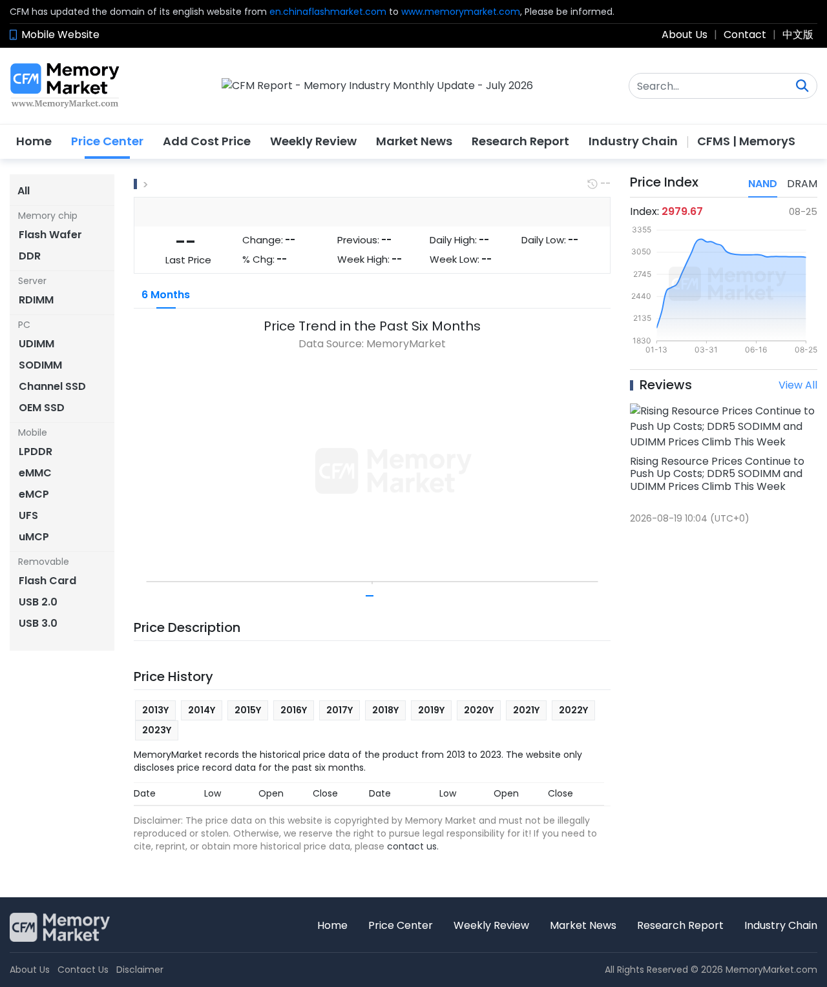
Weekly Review (313, 141)
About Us (684, 34)
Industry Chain (633, 141)
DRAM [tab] (802, 183)
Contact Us (83, 969)
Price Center (107, 141)
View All (798, 385)
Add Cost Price (207, 141)
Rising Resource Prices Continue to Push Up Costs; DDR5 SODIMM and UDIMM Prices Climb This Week (717, 473)
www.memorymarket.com (460, 11)
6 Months (165, 294)
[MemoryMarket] (65, 85)
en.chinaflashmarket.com (327, 11)
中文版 (797, 34)
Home (34, 141)
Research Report (520, 141)
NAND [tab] (762, 183)
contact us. (413, 846)
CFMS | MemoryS (746, 141)
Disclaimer (139, 969)
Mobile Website (60, 34)
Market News (414, 141)
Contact (745, 34)
